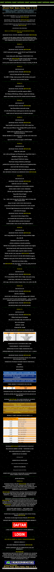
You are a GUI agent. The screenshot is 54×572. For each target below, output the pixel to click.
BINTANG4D (25, 17)
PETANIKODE (20, 551)
